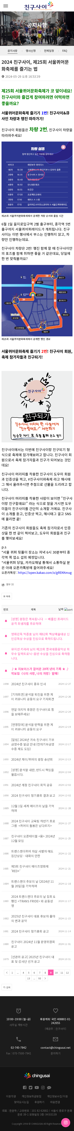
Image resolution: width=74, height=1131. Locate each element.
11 (62, 972)
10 (56, 972)
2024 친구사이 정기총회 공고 (30, 931)
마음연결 (55, 1102)
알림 (35, 34)
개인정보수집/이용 (57, 1096)
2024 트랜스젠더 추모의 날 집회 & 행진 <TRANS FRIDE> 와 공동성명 (33, 901)
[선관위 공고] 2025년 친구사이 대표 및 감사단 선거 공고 (32, 959)
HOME (25, 34)
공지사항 (47, 34)
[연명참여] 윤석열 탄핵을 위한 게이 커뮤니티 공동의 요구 (32, 726)
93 (39, 978)
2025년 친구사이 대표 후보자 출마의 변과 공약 (33, 918)
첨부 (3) (10, 584)
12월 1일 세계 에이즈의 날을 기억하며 (32, 808)
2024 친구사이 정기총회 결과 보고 (33, 795)
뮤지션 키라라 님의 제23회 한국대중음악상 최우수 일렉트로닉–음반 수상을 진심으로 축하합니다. (40, 654)
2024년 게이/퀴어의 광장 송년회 (32, 759)
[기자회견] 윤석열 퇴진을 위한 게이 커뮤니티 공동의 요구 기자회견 (32, 696)
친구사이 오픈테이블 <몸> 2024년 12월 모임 (33, 838)
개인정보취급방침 (31, 1096)
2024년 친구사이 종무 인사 (28, 684)
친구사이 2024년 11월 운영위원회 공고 (33, 944)
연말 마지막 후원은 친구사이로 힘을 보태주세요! (32, 711)
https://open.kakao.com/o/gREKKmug (45, 572)
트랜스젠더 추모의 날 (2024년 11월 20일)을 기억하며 (32, 883)
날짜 (60, 609)
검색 (8, 987)
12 (67, 972)
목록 (8, 596)
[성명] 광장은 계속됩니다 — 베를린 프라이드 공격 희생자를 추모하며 (40, 621)
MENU (5, 5)
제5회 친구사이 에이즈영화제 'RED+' (30, 868)
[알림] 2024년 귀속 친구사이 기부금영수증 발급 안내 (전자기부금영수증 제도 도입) (32, 744)
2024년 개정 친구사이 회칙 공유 (31, 785)
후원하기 (39, 1102)
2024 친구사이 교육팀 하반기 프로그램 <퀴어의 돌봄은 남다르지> (33, 823)
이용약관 (11, 1096)
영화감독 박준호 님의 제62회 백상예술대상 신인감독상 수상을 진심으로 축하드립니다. (40, 636)
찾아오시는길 (21, 1102)
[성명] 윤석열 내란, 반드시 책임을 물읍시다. (32, 772)
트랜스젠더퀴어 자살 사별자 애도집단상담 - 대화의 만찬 (32, 853)
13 (28, 978)
